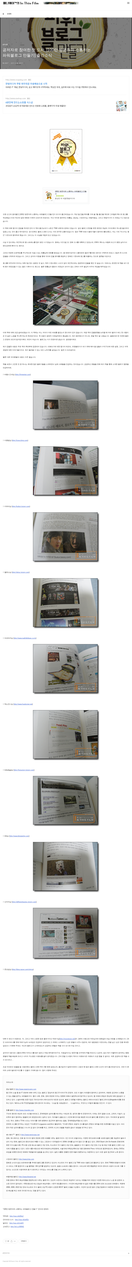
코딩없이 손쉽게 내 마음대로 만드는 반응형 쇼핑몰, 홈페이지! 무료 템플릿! (36, 106)
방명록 (9, 14)
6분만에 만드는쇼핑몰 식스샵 (19, 102)
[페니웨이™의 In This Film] (41, 3)
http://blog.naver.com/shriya (22, 969)
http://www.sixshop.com (16, 98)
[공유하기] (11, 1241)
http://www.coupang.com (16, 80)
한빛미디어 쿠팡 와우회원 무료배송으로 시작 (26, 83)
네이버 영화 (6, 1262)
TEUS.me (6, 1258)
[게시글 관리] (14, 1241)
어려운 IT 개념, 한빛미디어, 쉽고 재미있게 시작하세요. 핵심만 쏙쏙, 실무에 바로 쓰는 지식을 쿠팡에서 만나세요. (51, 87)
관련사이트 (6, 1253)
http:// (23, 704)
